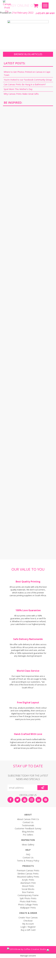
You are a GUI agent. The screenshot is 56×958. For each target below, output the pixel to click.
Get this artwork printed (28, 133)
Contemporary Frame (28, 895)
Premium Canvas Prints (28, 870)
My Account (28, 923)
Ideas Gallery (28, 844)
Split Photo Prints (28, 898)
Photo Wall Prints (28, 901)
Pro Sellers (28, 834)
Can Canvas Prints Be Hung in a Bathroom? (25, 84)
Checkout (28, 920)
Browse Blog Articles (28, 54)
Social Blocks (28, 889)
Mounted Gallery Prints (28, 876)
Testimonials (28, 825)
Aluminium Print (28, 882)
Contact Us (28, 822)
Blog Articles (28, 831)
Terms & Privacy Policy (28, 860)
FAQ (28, 854)
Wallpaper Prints (28, 907)
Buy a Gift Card (28, 930)
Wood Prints (28, 886)
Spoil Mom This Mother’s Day (18, 89)
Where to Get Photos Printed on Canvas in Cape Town (27, 73)
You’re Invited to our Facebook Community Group (28, 79)
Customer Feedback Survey (28, 828)
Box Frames (28, 892)
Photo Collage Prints (28, 904)
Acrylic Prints (28, 879)
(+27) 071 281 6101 (45, 13)
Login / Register (28, 926)
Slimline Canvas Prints (28, 873)
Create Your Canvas (28, 917)
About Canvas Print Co (28, 819)
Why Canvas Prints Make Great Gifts (21, 93)
